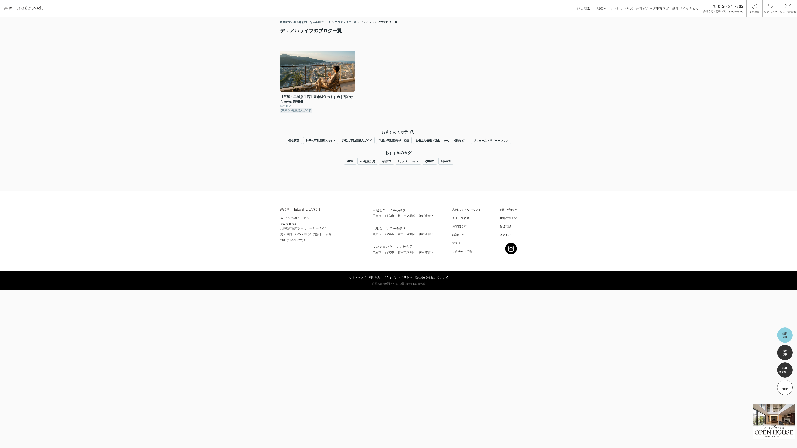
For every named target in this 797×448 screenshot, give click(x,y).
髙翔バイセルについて (466, 210)
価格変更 (293, 140)
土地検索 (600, 8)
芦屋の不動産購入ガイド (357, 140)
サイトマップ (357, 277)
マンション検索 (621, 8)
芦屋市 (377, 216)
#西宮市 (386, 161)
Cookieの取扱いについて (431, 277)
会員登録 (505, 226)
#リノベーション (408, 161)
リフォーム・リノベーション (491, 140)
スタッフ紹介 (460, 218)
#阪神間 (446, 161)
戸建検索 (583, 8)
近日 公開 (784, 335)
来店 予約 (784, 352)
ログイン (505, 235)
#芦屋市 (429, 161)
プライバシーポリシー (397, 277)
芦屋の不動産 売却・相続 (394, 140)
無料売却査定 (508, 218)
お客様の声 (459, 226)
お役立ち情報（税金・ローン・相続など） (441, 140)
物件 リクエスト (785, 370)
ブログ (456, 243)
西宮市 (389, 216)
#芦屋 (350, 161)
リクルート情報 (462, 251)
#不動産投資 (367, 161)
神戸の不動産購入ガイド (321, 140)
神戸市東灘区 (406, 216)
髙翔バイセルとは (685, 8)
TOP (785, 389)
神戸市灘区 (426, 216)
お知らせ (458, 235)
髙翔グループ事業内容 (652, 8)
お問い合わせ (508, 210)
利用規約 (374, 277)
